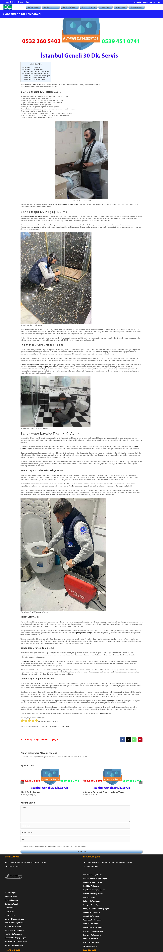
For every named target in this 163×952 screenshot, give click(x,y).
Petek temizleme (27, 105)
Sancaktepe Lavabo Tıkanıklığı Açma (35, 73)
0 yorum (36, 795)
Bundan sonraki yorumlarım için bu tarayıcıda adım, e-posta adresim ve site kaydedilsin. (54, 846)
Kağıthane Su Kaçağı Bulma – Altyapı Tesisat (104, 792)
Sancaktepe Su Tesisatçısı (31, 67)
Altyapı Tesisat (26, 726)
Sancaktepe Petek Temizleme (34, 78)
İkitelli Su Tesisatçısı (30, 792)
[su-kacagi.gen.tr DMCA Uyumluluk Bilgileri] (13, 875)
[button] (22, 782)
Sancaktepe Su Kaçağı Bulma (32, 69)
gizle (40, 64)
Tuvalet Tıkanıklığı (36, 612)
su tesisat (52, 216)
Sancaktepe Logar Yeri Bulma (34, 79)
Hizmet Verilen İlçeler (62, 726)
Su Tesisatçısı (35, 84)
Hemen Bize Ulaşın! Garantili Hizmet (37, 71)
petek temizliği (93, 672)
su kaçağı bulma (36, 216)
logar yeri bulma (35, 683)
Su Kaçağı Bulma (11, 900)
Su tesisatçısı (26, 204)
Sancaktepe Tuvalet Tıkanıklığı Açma (37, 76)
